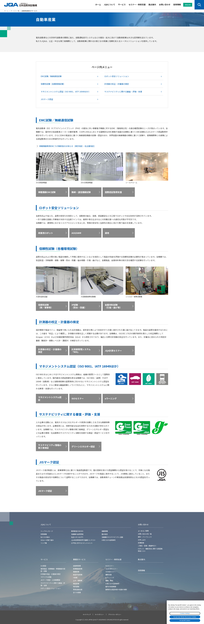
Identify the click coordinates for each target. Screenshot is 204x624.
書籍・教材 (109, 580)
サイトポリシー (99, 614)
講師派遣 (108, 575)
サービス (122, 4)
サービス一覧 (15, 11)
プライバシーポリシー (114, 614)
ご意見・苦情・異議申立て (147, 546)
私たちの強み (45, 537)
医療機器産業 (77, 569)
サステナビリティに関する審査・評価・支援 (123, 91)
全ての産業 (77, 592)
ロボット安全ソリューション (116, 76)
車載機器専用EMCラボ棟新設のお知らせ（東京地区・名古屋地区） (67, 146)
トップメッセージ (47, 531)
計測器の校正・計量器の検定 (116, 83)
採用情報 (177, 4)
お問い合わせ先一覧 (145, 534)
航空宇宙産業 (77, 575)
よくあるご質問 (143, 531)
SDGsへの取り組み (47, 540)
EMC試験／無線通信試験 (51, 76)
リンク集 (44, 543)
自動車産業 (77, 566)
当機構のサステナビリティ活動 (112, 537)
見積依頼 (141, 543)
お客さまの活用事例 (108, 540)
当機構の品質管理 (77, 534)
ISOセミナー (109, 566)
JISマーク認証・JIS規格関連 (50, 580)
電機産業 (76, 572)
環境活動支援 (77, 589)
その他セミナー (110, 572)
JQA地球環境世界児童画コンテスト (83, 540)
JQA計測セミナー (111, 569)
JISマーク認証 (47, 99)
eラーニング (109, 577)
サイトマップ (87, 614)
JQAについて (109, 4)
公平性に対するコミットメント (82, 543)
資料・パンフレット (145, 537)
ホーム (98, 4)
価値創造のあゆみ (77, 531)
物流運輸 (76, 586)
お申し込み (142, 540)
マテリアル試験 (46, 577)
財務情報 (44, 534)
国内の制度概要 (110, 586)
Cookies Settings (185, 613)
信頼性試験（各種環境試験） (53, 83)
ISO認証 (43, 566)
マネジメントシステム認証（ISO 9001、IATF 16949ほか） (65, 91)
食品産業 (76, 583)
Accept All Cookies (185, 620)
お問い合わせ (164, 4)
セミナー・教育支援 (137, 4)
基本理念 (105, 534)
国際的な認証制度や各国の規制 (116, 589)
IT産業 (75, 577)
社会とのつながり (77, 537)
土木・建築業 (77, 580)
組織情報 (105, 531)
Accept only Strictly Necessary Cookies (184, 617)
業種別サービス (79, 559)
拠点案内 (152, 4)
